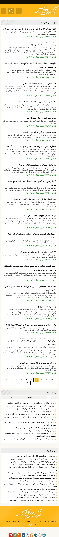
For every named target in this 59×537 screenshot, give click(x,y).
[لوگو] (46, 15)
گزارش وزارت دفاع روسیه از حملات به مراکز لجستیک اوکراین (33, 462)
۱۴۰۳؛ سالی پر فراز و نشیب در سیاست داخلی (39, 83)
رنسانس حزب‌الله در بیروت (46, 306)
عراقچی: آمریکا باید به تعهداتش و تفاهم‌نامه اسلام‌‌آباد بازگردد (34, 464)
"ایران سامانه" (27, 525)
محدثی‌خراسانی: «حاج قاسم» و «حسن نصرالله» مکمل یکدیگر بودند (30, 146)
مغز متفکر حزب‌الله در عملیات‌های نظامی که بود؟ (37, 165)
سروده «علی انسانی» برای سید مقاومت (41, 118)
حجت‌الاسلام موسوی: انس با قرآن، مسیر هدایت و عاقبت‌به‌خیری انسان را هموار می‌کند (30, 485)
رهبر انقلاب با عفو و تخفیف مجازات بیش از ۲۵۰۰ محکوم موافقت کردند (30, 492)
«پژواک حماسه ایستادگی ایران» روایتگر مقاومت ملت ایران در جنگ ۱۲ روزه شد (31, 468)
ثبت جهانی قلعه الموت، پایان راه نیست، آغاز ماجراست (35, 456)
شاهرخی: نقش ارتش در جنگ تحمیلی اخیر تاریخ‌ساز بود (35, 497)
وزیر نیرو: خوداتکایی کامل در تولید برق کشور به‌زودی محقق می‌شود (31, 459)
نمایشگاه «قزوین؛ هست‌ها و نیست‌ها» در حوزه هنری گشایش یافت (31, 473)
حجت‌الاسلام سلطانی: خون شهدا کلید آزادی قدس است (35, 199)
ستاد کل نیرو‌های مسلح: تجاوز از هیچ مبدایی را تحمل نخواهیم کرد (32, 478)
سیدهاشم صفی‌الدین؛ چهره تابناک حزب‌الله (40, 215)
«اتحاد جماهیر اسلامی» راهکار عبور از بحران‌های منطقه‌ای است (32, 495)
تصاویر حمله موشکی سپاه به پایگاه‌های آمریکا (38, 411)
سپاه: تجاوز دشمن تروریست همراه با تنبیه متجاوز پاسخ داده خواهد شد (29, 414)
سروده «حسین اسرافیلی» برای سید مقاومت (39, 132)
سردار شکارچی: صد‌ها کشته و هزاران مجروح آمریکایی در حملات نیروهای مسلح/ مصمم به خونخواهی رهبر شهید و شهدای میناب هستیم (31, 404)
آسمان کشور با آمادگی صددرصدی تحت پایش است (37, 489)
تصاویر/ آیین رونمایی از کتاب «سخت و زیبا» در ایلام (37, 481)
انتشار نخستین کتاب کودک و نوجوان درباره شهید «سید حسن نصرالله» (29, 29)
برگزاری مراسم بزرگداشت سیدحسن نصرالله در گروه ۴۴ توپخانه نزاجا (31, 325)
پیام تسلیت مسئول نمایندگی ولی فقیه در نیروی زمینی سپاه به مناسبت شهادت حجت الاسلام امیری (30, 434)
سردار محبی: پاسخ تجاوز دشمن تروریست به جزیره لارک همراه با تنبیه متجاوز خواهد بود (30, 423)
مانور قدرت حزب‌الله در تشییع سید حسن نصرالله (38, 363)
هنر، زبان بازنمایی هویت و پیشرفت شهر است (38, 475)
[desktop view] (18, 11)
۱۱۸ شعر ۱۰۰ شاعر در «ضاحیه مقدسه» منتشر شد (38, 252)
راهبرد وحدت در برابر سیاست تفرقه (41, 431)
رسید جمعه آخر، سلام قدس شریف (43, 44)
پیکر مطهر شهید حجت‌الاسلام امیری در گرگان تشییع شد (34, 409)
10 (52, 379)
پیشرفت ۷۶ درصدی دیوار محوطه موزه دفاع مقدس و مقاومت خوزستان (29, 439)
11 (27, 383)
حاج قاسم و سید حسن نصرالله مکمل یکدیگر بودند (37, 102)
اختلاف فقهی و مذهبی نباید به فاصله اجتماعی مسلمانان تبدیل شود (32, 500)
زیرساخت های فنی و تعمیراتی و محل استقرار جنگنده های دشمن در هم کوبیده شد (30, 418)
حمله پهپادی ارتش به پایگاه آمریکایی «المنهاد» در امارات (34, 428)
